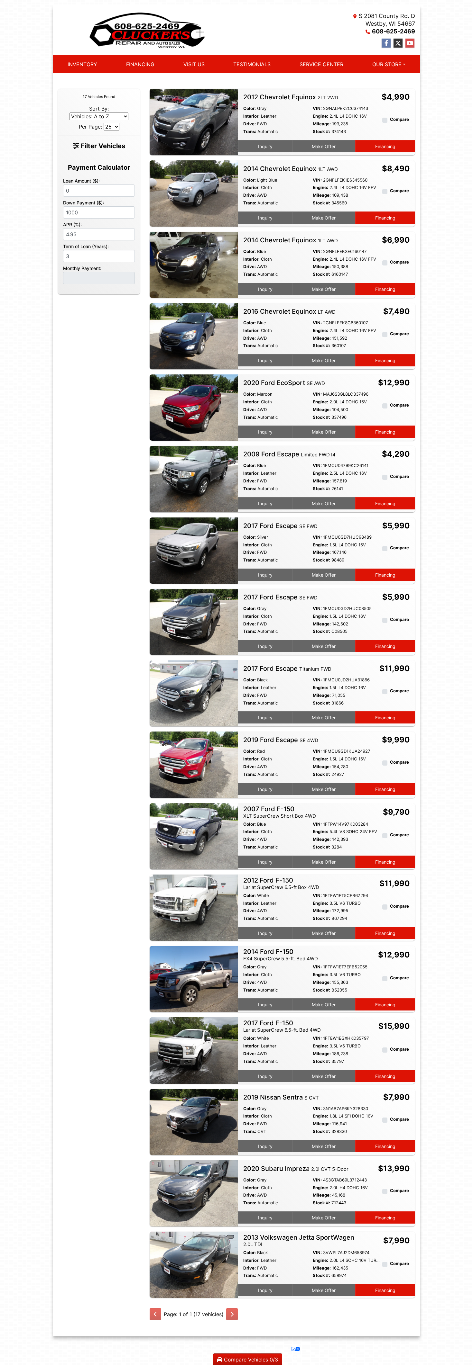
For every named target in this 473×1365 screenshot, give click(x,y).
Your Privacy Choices (272, 1349)
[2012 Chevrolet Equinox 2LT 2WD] (194, 121)
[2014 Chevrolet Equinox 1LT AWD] (194, 193)
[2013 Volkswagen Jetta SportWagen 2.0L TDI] (194, 1264)
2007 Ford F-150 (279, 812)
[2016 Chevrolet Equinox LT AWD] (194, 336)
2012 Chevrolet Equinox (290, 97)
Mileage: (322, 123)
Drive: (249, 123)
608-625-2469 (393, 31)
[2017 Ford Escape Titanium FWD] (194, 693)
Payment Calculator (99, 167)
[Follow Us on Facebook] (386, 43)
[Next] (232, 1314)
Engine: (320, 116)
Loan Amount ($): (81, 181)
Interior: (251, 116)
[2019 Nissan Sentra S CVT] (194, 1121)
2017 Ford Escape (280, 526)
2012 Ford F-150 (281, 883)
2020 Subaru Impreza (295, 1168)
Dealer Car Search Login (191, 1349)
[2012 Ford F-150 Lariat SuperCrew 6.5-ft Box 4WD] (194, 907)
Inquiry (265, 146)
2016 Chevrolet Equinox (289, 311)
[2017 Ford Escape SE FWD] (194, 550)
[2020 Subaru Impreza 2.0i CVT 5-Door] (194, 1193)
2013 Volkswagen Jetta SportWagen (298, 1240)
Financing (385, 146)
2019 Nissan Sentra (281, 1097)
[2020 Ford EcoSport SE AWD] (194, 407)
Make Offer (324, 146)
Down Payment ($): (83, 202)
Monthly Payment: (82, 268)
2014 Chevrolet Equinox (290, 169)
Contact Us (238, 1343)
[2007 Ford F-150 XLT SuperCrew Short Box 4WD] (194, 835)
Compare (399, 119)
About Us (220, 1343)
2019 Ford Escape (280, 740)
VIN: (317, 108)
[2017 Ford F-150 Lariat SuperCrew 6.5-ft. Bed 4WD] (194, 1050)
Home (205, 1343)
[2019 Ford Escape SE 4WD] (194, 764)
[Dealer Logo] (147, 30)
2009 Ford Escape (289, 454)
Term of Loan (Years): (86, 246)
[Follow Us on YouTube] (409, 43)
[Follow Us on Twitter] (398, 43)
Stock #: (321, 131)
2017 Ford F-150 (282, 1026)
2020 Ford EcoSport (284, 383)
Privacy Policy (261, 1343)
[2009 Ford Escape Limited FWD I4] (194, 478)
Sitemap (246, 1349)
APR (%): (72, 224)
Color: (249, 108)
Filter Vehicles (102, 146)
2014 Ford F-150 (280, 955)
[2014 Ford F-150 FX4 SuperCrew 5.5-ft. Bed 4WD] (194, 978)
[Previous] (155, 1314)
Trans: (249, 131)
